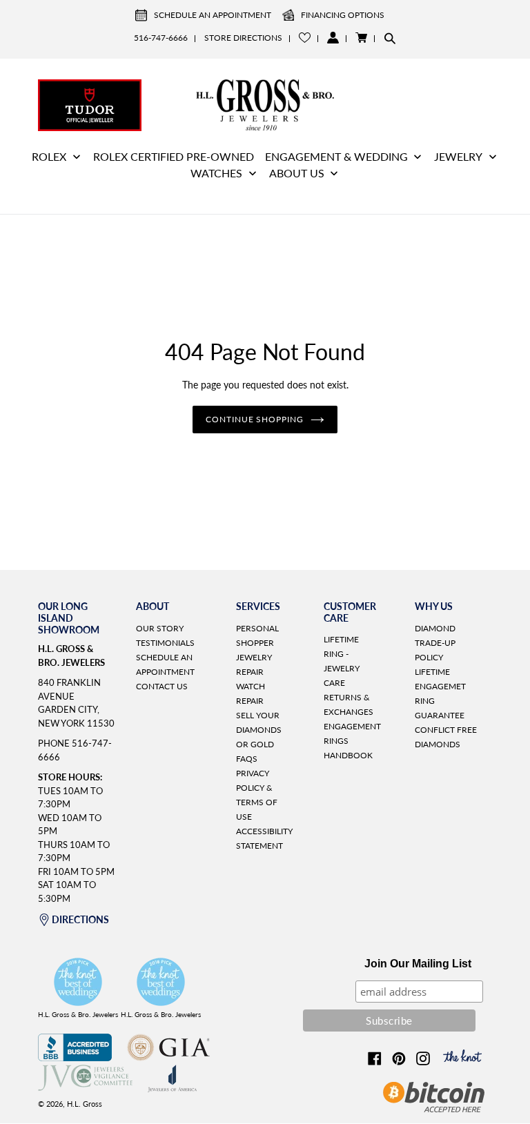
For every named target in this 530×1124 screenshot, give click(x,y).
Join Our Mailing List (417, 963)
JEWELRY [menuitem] (458, 156)
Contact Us (162, 686)
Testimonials (165, 643)
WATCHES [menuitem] (216, 172)
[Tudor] (89, 103)
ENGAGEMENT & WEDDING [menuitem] (336, 156)
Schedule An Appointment (212, 15)
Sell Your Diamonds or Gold (259, 729)
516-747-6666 (161, 37)
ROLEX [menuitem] (49, 156)
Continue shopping (255, 419)
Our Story (160, 628)
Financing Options (342, 15)
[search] (390, 38)
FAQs (246, 758)
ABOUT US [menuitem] (296, 172)
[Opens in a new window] (75, 1057)
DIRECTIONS (80, 919)
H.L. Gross (84, 1103)
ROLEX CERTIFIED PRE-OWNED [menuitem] (173, 156)
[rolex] (440, 103)
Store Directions (243, 37)
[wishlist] (304, 37)
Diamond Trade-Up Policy (435, 642)
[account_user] (333, 37)
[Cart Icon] (361, 37)
